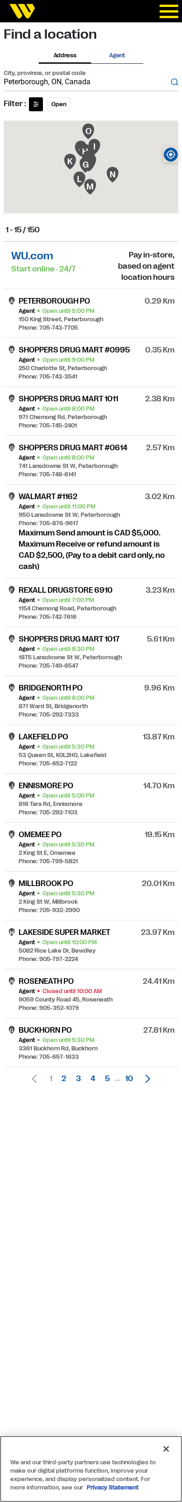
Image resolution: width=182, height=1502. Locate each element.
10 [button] (129, 1079)
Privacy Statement (113, 1487)
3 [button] (78, 1079)
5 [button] (107, 1079)
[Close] (166, 1449)
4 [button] (93, 1079)
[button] (145, 1079)
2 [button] (64, 1079)
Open (58, 104)
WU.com (32, 256)
